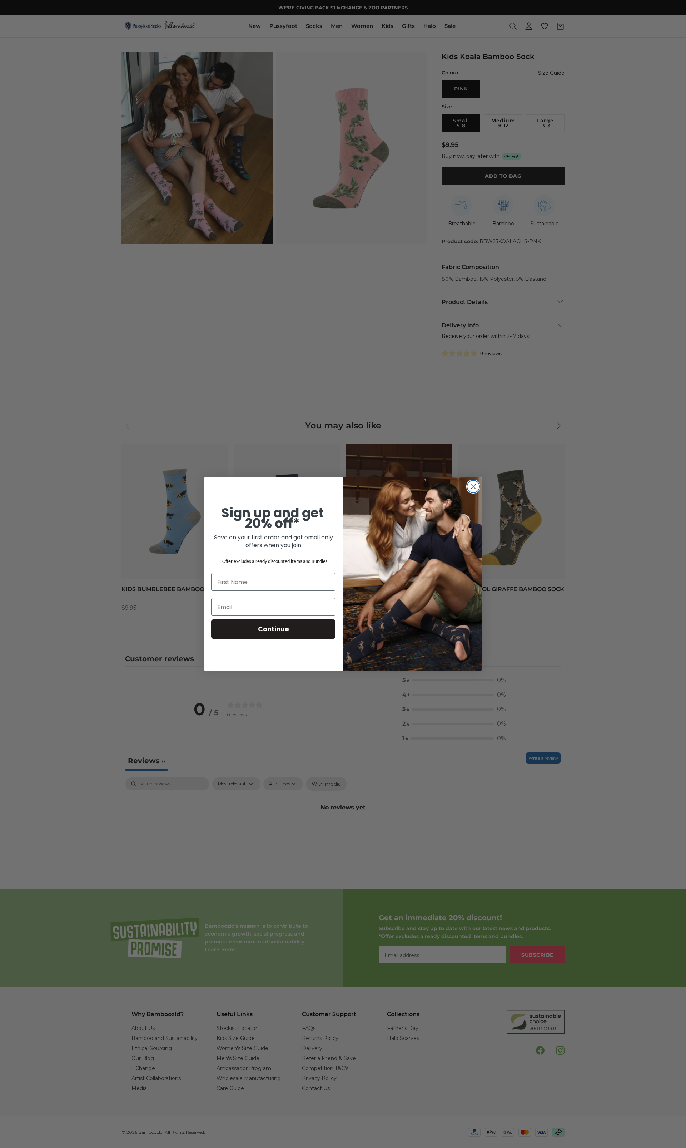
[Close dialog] (473, 486)
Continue (273, 628)
